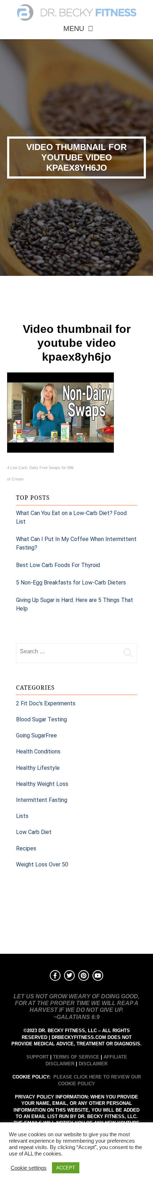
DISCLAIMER (93, 1063)
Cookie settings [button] (29, 1168)
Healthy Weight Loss (42, 784)
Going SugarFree (36, 735)
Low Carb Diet (34, 832)
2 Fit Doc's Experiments (45, 703)
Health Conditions (38, 751)
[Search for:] (67, 651)
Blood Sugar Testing (41, 719)
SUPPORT (37, 1057)
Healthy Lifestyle (38, 768)
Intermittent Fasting (41, 800)
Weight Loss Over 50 (42, 864)
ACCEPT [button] (65, 1167)
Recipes (26, 848)
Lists (22, 816)
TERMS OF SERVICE (76, 1057)
